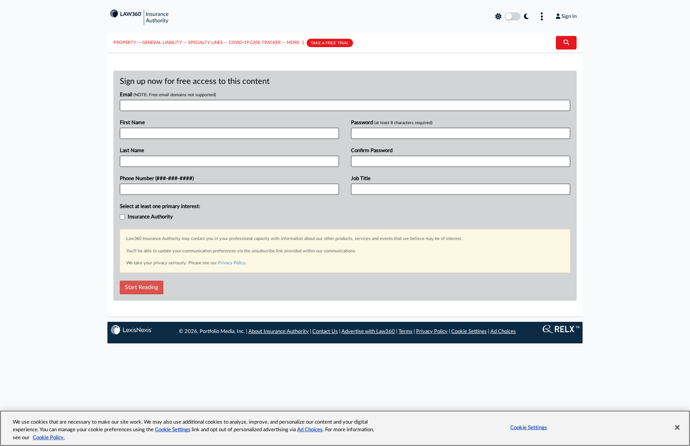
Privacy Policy (232, 263)
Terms (405, 331)
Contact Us (325, 331)
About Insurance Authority (278, 331)
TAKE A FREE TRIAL (330, 43)
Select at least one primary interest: (160, 206)
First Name (132, 122)
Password (391, 122)
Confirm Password (372, 150)
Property (124, 42)
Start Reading (141, 287)
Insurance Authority (150, 217)
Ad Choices (503, 331)
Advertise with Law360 (368, 331)
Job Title (361, 178)
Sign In (569, 16)
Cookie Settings (469, 331)
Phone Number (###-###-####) (157, 178)
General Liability (162, 42)
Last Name (132, 150)
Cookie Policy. (49, 437)
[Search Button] (566, 43)
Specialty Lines (205, 42)
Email (168, 94)
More (293, 42)
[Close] (677, 427)
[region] (345, 428)
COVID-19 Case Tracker (255, 42)
